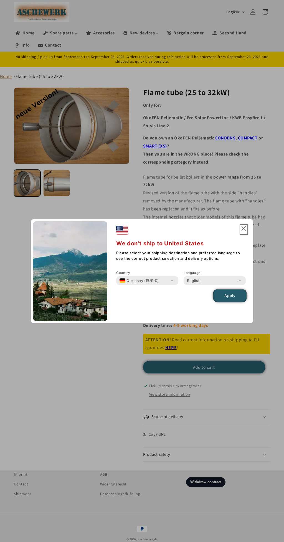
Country (123, 273)
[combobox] (139, 280)
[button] (244, 230)
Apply (229, 295)
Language (192, 273)
